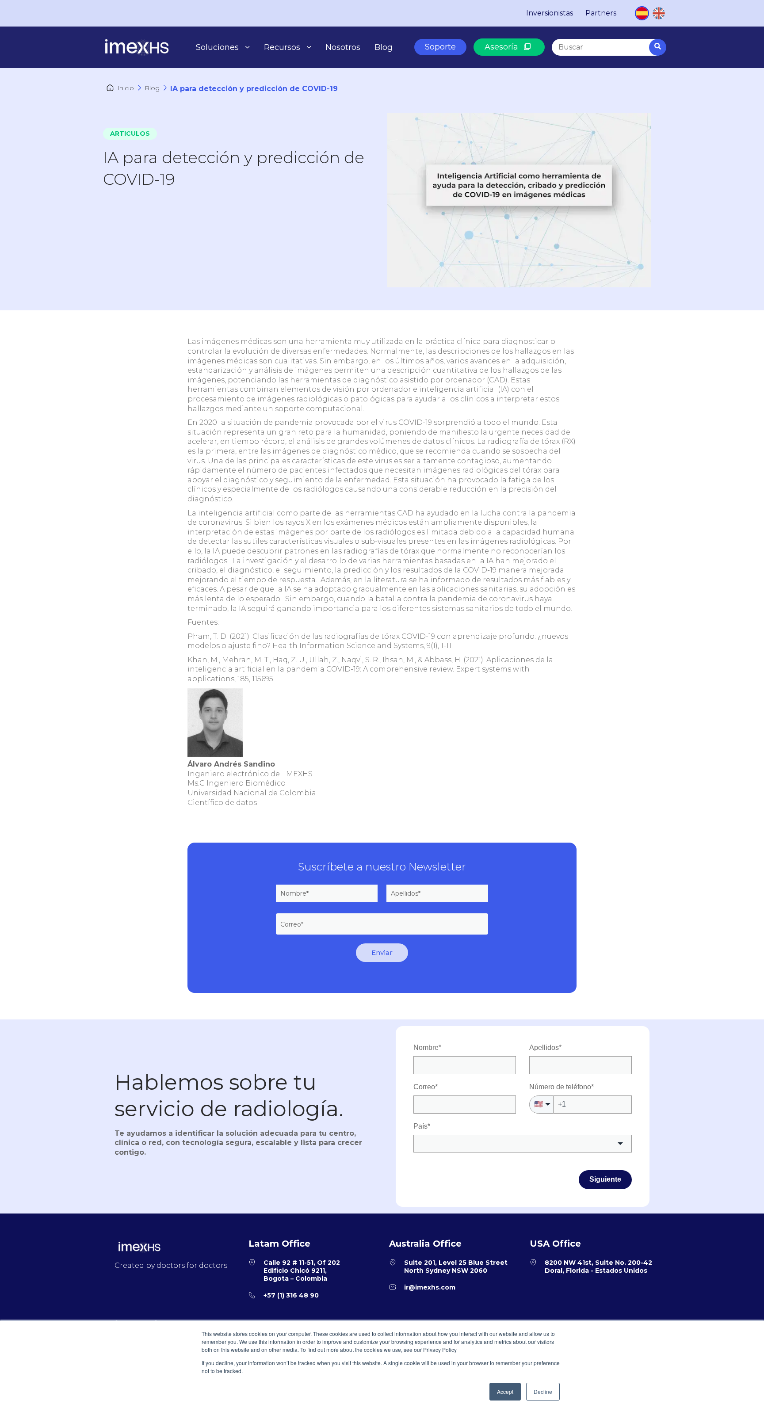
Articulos (130, 133)
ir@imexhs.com (429, 1287)
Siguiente (605, 1179)
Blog (383, 47)
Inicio (125, 88)
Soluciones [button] (217, 47)
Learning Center (300, 87)
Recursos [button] (282, 47)
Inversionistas (549, 13)
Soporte (440, 47)
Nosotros (342, 47)
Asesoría (502, 47)
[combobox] (608, 47)
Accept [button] (505, 1391)
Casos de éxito (296, 66)
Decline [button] (543, 1391)
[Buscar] (657, 47)
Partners (600, 13)
